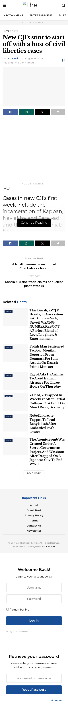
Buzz (62, 15)
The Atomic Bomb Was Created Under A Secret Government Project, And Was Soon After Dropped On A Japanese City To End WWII (47, 452)
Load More (34, 473)
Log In (57, 700)
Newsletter (34, 530)
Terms (34, 520)
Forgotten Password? (19, 631)
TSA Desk (12, 58)
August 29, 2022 (34, 58)
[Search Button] (63, 5)
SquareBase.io (49, 546)
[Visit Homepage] (34, 5)
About (34, 505)
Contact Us (34, 525)
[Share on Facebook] (10, 112)
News (15, 30)
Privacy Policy (34, 515)
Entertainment (41, 15)
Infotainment (13, 15)
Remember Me (19, 609)
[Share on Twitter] (42, 112)
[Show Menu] (4, 5)
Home (6, 30)
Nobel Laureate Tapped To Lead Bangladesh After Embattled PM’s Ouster (43, 424)
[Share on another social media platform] (58, 112)
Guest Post (34, 510)
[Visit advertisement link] (34, 149)
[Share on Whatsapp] (26, 112)
